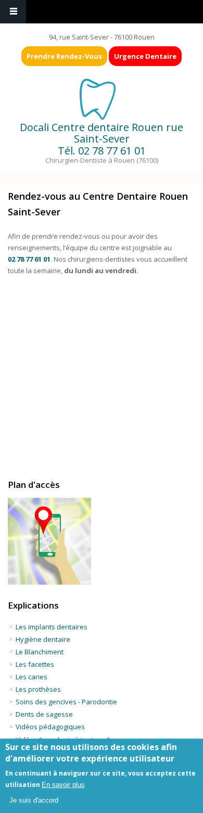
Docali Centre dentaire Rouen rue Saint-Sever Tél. (101, 139)
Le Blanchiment (40, 651)
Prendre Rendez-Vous (64, 56)
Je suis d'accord (33, 800)
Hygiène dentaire (43, 639)
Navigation (13, 11)
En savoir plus (63, 784)
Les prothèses (38, 689)
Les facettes (35, 664)
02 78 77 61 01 (112, 151)
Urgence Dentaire (145, 56)
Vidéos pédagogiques (50, 726)
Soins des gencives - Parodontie (66, 701)
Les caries (31, 676)
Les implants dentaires (51, 626)
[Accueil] (100, 98)
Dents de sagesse (44, 714)
